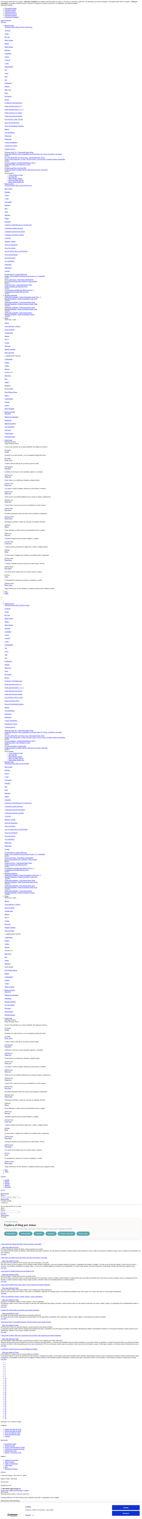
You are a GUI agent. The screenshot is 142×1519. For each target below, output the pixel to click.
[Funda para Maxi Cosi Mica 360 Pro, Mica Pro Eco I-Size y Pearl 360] (15, 168)
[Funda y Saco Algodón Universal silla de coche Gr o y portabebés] (16, 274)
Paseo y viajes (83, 1233)
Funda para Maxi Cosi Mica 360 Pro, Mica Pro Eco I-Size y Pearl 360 (26, 170)
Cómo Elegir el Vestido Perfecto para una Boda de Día (17, 1271)
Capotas (7, 271)
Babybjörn (8, 376)
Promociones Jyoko (11, 1451)
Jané (6, 76)
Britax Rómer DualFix (15, 178)
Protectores (8, 136)
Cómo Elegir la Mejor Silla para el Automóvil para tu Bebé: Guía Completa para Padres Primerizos (31, 1335)
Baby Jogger (8, 189)
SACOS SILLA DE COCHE (14, 119)
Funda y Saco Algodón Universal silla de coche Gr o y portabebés (25, 276)
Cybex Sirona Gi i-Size (16, 175)
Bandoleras (8, 420)
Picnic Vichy (8, 460)
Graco (6, 73)
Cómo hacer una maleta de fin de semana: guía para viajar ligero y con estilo (24, 1257)
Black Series (8, 585)
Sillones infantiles (10, 349)
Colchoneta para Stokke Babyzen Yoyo (17, 292)
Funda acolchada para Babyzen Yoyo (16, 286)
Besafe (7, 43)
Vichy (6, 577)
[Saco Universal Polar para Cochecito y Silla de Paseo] (19, 279)
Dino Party (8, 510)
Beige (6, 552)
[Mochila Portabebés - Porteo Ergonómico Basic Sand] (20, 307)
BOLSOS (8, 414)
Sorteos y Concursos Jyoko (13, 1452)
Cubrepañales (9, 399)
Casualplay (8, 53)
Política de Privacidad (16, 1490)
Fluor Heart (8, 560)
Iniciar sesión (5, 1193)
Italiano (13, 12)
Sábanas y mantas (10, 241)
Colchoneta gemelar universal (14, 228)
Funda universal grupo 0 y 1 (13, 106)
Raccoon (7, 535)
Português (15, 17)
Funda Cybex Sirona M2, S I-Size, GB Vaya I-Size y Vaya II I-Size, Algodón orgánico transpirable (35, 159)
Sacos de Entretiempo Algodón (14, 126)
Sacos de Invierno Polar (12, 123)
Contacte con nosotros (11, 1460)
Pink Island (8, 568)
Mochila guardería (10, 423)
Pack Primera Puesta (11, 392)
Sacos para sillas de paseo (12, 1434)
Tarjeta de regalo (10, 1445)
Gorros (7, 405)
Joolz (6, 212)
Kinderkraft (8, 83)
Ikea (6, 379)
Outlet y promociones (11, 1463)
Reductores (8, 139)
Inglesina (7, 205)
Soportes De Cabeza (11, 146)
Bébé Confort (9, 40)
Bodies (7, 395)
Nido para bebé (9, 352)
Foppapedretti (9, 67)
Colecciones (8, 1465)
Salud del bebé (10, 1233)
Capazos (7, 1436)
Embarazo (51, 1233)
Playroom (8, 346)
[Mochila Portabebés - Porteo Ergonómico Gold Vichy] (23, 297)
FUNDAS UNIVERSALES (13, 103)
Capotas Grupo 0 (10, 149)
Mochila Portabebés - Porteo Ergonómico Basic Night (21, 304)
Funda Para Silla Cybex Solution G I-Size (17, 164)
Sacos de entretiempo (11, 245)
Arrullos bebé (9, 333)
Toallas (7, 366)
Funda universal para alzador (13, 116)
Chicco (7, 57)
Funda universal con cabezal (13, 113)
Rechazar (126, 1513)
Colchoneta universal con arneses (15, 231)
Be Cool (7, 37)
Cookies (26, 1490)
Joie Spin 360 (13, 177)
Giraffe (7, 452)
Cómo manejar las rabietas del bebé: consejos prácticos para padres (21, 1244)
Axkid (7, 34)
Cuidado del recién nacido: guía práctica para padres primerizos (20, 1310)
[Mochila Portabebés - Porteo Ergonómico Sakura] (18, 313)
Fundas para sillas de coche (13, 1429)
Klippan (7, 86)
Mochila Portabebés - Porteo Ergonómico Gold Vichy (21, 299)
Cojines (7, 343)
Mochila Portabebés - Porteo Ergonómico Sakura (19, 314)
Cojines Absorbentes (11, 142)
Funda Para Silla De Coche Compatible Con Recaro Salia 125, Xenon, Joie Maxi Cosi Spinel (33, 154)
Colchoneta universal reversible (14, 235)
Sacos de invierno (10, 248)
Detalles (28, 1515)
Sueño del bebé (25, 1233)
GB (6, 70)
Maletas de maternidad (11, 417)
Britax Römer (9, 47)
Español (13, 8)
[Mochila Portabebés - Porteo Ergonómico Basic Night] (20, 302)
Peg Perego (8, 96)
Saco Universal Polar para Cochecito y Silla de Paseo (21, 281)
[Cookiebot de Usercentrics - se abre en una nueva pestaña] (12, 1515)
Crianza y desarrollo (66, 1233)
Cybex (7, 63)
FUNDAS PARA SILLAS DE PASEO (18, 185)
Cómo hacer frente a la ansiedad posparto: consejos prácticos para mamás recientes (26, 1322)
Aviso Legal (4, 1490)
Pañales (7, 362)
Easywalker (8, 202)
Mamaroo (8, 385)
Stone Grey (8, 485)
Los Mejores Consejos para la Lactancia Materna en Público (19, 1349)
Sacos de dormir (9, 329)
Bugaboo (7, 50)
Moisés (7, 323)
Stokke (7, 218)
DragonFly (8, 468)
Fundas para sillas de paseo (13, 1431)
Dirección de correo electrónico (10, 1501)
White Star (8, 477)
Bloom (7, 527)
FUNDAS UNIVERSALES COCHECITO (18, 225)
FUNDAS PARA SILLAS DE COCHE (18, 27)
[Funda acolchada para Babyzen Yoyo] (18, 285)
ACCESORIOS (9, 132)
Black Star (8, 493)
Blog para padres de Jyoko (10, 1247)
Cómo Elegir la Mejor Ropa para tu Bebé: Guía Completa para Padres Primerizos (25, 1285)
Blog (6, 1467)
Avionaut (7, 30)
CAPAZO (8, 238)
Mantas (7, 129)
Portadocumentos (10, 437)
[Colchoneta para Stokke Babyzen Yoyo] (19, 290)
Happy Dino (8, 518)
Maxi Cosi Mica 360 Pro (16, 180)
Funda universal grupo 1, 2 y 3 (14, 109)
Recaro (7, 99)
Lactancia (39, 1233)
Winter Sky (8, 502)
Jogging (7, 402)
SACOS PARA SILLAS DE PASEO (16, 251)
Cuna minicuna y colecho (12, 326)
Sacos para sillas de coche (12, 1433)
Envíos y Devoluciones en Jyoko (15, 1447)
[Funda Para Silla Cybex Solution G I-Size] (20, 163)
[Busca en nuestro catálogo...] (20, 1197)
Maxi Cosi (8, 90)
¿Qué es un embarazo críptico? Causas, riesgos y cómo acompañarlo (21, 1296)
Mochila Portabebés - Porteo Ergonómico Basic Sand (21, 309)
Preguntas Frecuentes (11, 1469)
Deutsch (14, 15)
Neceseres (8, 430)
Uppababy (8, 222)
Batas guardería (9, 408)
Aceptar (126, 1507)
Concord (7, 60)
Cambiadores (9, 359)
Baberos (7, 369)
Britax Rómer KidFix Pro (16, 182)
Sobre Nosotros (9, 1462)
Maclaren (7, 215)
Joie (6, 80)
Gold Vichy (8, 543)
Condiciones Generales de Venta (14, 1449)
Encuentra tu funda (10, 1444)
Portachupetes (9, 433)
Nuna (6, 93)
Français (14, 13)
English (13, 10)
